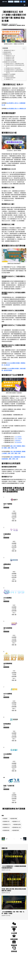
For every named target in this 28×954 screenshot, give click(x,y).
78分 (14, 731)
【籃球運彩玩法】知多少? (9, 50)
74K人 (14, 678)
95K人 (14, 549)
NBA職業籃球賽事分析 (11, 25)
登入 (21, 1)
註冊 (24, 1)
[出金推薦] (14, 929)
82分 (14, 761)
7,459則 (14, 674)
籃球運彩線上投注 (16, 827)
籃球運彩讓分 (6, 830)
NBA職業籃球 (4, 25)
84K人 (14, 769)
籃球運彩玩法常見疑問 (9, 76)
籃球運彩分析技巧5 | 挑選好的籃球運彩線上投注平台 (15, 72)
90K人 (14, 643)
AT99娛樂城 (7, 598)
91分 (14, 511)
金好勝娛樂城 (7, 663)
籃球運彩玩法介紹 (8, 54)
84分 (14, 701)
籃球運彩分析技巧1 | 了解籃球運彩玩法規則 (15, 63)
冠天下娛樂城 (18, 438)
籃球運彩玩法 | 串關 (10, 60)
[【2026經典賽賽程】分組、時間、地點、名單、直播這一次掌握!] (14, 902)
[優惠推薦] (14, 942)
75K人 (14, 612)
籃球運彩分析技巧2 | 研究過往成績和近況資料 (15, 66)
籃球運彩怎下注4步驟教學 (9, 74)
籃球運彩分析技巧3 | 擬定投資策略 (13, 68)
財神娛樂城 (7, 724)
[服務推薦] (14, 948)
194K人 (14, 800)
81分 (14, 671)
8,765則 (14, 705)
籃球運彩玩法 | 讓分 (10, 58)
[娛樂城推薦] (14, 936)
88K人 (14, 708)
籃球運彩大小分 (16, 821)
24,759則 (14, 797)
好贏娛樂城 (18, 440)
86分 (14, 571)
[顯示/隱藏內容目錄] (23, 48)
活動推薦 (14, 927)
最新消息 (23, 25)
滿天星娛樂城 (18, 442)
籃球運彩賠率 (15, 830)
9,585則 (14, 639)
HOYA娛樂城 (18, 436)
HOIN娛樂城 (7, 754)
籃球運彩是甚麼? (7, 52)
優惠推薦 (14, 945)
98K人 (14, 519)
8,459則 (14, 765)
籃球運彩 (5, 818)
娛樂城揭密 (19, 25)
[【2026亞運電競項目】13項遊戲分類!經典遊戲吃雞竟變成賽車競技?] (14, 857)
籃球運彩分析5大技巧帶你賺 (10, 62)
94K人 (14, 579)
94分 (14, 605)
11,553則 (14, 515)
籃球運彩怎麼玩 (17, 824)
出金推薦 (14, 933)
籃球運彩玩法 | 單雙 (10, 57)
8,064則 (14, 609)
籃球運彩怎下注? (9, 79)
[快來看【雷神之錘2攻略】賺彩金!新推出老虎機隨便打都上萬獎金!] (14, 880)
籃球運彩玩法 (6, 827)
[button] (24, 5)
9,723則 (14, 545)
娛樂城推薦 (14, 939)
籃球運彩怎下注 (6, 824)
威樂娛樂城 (7, 564)
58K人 (14, 738)
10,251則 (14, 575)
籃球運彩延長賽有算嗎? (11, 77)
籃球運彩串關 (13, 818)
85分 (14, 635)
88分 (14, 541)
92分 (14, 793)
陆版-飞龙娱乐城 (8, 786)
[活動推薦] (14, 923)
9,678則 (14, 735)
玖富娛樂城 (7, 534)
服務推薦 (14, 951)
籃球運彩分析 (6, 821)
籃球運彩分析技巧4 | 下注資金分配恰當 (14, 69)
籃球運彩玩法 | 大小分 (10, 55)
